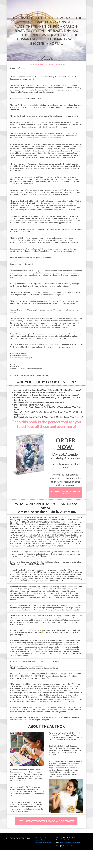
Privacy (58, 846)
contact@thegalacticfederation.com (69, 842)
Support (73, 846)
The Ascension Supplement (43, 842)
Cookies (63, 846)
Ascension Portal (40, 840)
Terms (68, 846)
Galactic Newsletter (41, 838)
